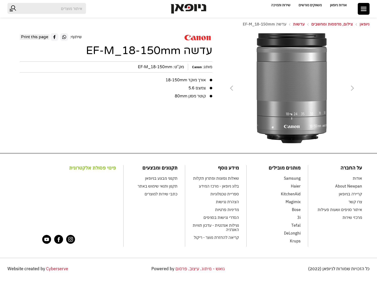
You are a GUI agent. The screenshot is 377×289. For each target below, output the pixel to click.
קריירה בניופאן (350, 194)
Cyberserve (57, 268)
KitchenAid (291, 194)
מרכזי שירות (352, 217)
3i (299, 217)
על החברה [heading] (351, 167)
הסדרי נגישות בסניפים (221, 217)
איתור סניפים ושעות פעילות (340, 209)
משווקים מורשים (310, 5)
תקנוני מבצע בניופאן (161, 178)
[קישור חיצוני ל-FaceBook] (58, 239)
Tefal (296, 225)
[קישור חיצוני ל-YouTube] (46, 239)
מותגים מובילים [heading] (285, 167)
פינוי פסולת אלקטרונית (92, 167)
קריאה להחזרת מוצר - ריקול (216, 237)
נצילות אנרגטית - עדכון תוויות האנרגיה (216, 227)
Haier (296, 186)
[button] (364, 9)
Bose (296, 209)
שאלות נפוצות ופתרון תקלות (216, 178)
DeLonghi (292, 233)
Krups (295, 241)
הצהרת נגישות (227, 202)
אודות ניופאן (338, 5)
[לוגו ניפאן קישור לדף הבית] (188, 9)
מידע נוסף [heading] (228, 167)
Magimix (293, 202)
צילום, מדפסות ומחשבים (332, 24)
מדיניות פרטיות (227, 209)
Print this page (34, 37)
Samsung (292, 178)
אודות (357, 178)
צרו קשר (355, 202)
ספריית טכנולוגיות (224, 194)
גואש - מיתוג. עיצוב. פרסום (200, 268)
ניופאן (365, 24)
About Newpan (348, 186)
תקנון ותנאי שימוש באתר (158, 186)
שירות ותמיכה (280, 5)
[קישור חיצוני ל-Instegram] (70, 239)
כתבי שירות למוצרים (161, 194)
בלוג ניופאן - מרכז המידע (219, 186)
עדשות (299, 24)
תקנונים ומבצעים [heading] (160, 167)
